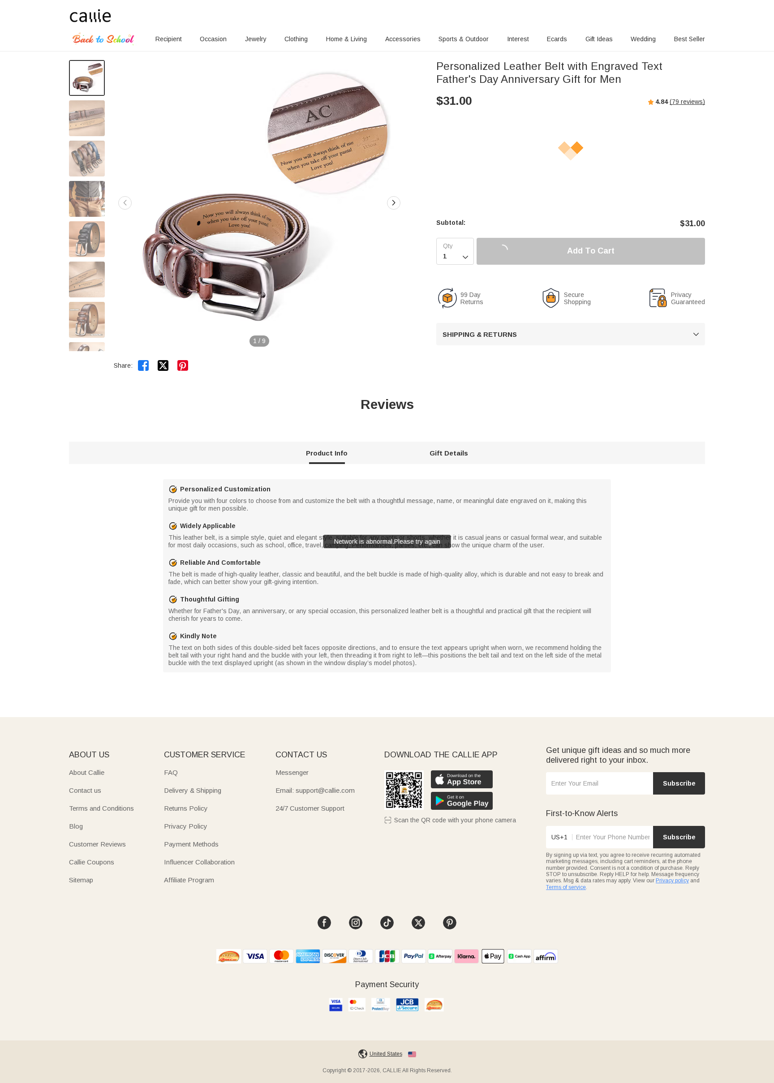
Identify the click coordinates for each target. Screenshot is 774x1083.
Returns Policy (186, 808)
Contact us (85, 790)
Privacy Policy (185, 826)
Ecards (557, 39)
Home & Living (346, 39)
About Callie (86, 772)
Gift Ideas (599, 39)
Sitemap (81, 880)
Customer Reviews (97, 844)
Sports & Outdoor (464, 39)
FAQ (171, 772)
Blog (76, 826)
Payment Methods (191, 844)
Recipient (168, 39)
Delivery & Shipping (192, 790)
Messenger (292, 772)
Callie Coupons (91, 862)
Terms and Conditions (101, 808)
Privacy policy (672, 880)
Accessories (403, 39)
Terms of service (566, 887)
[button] (393, 203)
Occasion (213, 39)
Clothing (296, 39)
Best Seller (689, 39)
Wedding (643, 39)
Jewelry (256, 39)
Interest (518, 39)
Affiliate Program (189, 880)
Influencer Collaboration (199, 862)
